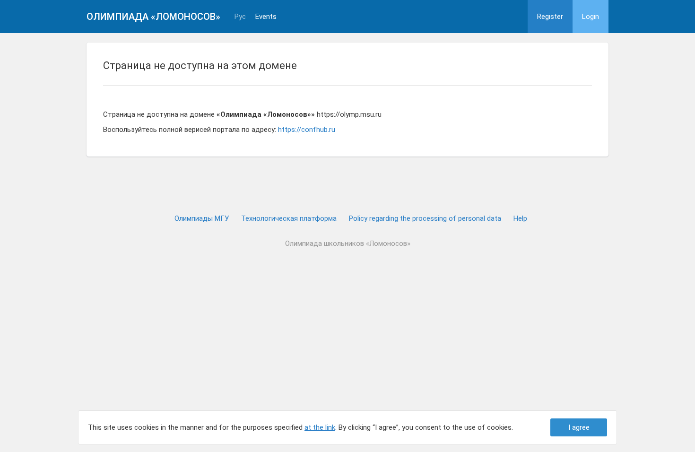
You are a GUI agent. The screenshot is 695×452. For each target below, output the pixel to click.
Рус (240, 16)
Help (520, 218)
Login (590, 16)
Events (266, 16)
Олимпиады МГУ (201, 218)
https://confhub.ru (306, 129)
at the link (319, 427)
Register (550, 16)
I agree (579, 427)
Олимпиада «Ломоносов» (153, 16)
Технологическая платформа (289, 218)
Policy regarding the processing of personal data (425, 218)
